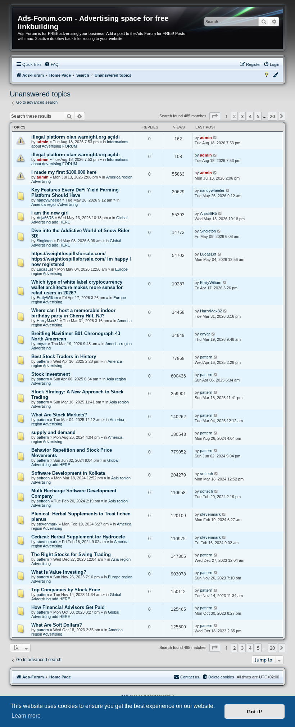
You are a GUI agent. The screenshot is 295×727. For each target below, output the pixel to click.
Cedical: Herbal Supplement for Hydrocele (78, 536)
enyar (42, 344)
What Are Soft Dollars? (56, 625)
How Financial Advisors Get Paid (68, 607)
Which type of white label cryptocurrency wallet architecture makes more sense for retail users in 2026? (77, 287)
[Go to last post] (215, 137)
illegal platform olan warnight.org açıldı (75, 137)
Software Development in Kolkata (68, 473)
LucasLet (45, 269)
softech (43, 478)
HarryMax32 (48, 321)
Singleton (45, 241)
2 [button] (234, 116)
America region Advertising (54, 204)
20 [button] (272, 116)
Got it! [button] (254, 711)
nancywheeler (49, 200)
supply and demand (53, 432)
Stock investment (50, 374)
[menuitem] (51, 64)
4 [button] (250, 116)
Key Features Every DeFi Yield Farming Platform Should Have (75, 192)
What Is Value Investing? (58, 572)
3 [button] (242, 116)
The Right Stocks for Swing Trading (71, 554)
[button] (214, 116)
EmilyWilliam (47, 297)
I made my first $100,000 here (63, 172)
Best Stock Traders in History (63, 356)
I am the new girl (50, 213)
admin (43, 142)
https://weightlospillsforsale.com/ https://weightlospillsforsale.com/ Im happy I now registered (81, 259)
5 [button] (258, 116)
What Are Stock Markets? (59, 414)
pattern (43, 361)
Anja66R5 (45, 218)
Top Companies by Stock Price (65, 589)
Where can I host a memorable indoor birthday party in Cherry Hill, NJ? (73, 313)
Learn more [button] (26, 716)
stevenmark (47, 524)
